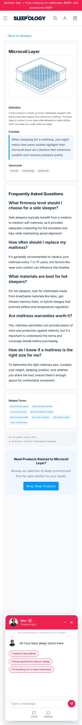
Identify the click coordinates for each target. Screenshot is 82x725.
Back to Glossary (20, 35)
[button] (5, 18)
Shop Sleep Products (41, 486)
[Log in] (65, 18)
